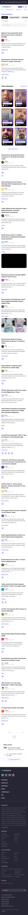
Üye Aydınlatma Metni (6, 894)
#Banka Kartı (4, 198)
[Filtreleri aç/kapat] (25, 21)
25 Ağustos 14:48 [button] (8, 396)
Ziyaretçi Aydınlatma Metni (8, 897)
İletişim (3, 798)
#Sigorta (3, 380)
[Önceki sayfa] (5, 732)
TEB (2, 839)
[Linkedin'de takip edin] (13, 775)
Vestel (15, 854)
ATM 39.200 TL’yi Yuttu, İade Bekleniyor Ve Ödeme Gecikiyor (11, 684)
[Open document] (2, 77)
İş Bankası (16, 835)
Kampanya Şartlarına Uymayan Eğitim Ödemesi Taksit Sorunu (13, 275)
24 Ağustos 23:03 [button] (8, 688)
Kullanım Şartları (5, 899)
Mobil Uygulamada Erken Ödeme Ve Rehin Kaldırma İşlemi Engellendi (13, 536)
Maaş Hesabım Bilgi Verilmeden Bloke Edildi (13, 635)
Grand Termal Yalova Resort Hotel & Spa (7, 876)
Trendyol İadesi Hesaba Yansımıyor (12, 708)
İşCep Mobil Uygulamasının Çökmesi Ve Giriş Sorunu (12, 809)
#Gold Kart (4, 289)
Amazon (16, 860)
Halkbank (16, 837)
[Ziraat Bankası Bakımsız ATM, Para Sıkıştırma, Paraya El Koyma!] (20, 137)
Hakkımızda (4, 779)
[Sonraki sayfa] (14, 736)
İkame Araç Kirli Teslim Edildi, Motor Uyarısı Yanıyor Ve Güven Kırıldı (14, 815)
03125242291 (17, 876)
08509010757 (17, 872)
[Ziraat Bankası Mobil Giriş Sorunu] (20, 117)
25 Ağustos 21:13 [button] (8, 162)
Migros (15, 856)
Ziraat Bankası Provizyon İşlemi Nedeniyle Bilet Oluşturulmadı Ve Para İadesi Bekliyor (13, 184)
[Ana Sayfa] (6, 7)
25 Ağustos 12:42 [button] (8, 467)
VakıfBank (3, 841)
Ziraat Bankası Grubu (9, 9)
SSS (2, 795)
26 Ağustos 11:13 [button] (8, 40)
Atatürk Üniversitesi (18, 869)
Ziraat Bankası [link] (6, 14)
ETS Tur (16, 858)
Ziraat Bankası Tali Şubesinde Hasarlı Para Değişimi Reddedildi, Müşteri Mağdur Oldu (13, 301)
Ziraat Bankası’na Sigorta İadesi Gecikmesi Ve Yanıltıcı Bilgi (11, 366)
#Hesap (3, 251)
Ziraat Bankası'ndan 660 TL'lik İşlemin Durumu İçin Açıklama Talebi (13, 659)
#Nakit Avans (4, 574)
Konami (2, 872)
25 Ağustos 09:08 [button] (8, 565)
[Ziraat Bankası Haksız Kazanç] (20, 98)
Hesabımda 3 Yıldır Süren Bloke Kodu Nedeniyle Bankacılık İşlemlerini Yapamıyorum (14, 821)
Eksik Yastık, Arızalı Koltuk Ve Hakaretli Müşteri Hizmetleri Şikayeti (14, 825)
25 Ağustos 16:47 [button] (8, 280)
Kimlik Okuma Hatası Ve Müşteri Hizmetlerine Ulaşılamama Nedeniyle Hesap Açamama (13, 237)
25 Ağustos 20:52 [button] (8, 189)
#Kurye (3, 225)
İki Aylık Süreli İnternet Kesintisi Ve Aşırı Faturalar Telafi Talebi (14, 823)
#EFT (2, 673)
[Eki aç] (14, 261)
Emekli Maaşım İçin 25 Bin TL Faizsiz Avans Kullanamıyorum (13, 560)
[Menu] (26, 7)
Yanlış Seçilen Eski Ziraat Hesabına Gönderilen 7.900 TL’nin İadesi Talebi (13, 585)
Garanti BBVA (17, 834)
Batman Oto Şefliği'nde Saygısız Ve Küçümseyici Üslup (13, 819)
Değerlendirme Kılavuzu (7, 906)
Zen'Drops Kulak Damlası (19, 874)
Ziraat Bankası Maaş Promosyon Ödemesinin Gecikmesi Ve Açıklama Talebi (13, 341)
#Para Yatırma (5, 74)
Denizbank (3, 837)
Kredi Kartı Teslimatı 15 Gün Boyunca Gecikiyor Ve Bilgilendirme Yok (14, 808)
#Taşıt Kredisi (4, 549)
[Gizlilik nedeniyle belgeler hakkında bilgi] (2, 53)
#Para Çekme (4, 316)
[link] (2, 176)
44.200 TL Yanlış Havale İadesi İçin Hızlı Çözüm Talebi (13, 817)
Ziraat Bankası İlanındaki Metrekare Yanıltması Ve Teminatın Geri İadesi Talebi (12, 157)
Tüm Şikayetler (4, 827)
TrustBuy (3, 911)
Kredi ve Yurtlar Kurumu (6, 874)
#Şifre (2, 425)
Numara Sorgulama (5, 858)
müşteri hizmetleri (14, 17)
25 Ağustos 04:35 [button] (8, 590)
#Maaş (3, 648)
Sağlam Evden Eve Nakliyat (7, 869)
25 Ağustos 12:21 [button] (8, 491)
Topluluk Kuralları (5, 901)
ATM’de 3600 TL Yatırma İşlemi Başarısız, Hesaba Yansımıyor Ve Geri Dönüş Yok (13, 486)
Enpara (15, 839)
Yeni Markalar (4, 846)
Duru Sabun (3, 870)
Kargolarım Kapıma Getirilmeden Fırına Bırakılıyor (11, 813)
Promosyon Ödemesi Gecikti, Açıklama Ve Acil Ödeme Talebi (13, 511)
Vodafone (3, 860)
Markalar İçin (4, 782)
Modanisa (3, 852)
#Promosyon (4, 356)
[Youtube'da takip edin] (6, 775)
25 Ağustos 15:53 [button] (8, 307)
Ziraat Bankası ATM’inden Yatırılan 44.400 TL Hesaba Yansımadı (12, 60)
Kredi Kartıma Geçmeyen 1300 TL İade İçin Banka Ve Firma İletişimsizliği (14, 436)
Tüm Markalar (4, 843)
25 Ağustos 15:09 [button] (8, 371)
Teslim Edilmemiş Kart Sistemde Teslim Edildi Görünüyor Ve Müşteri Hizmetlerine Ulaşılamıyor (13, 210)
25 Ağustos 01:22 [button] (8, 614)
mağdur (5, 17)
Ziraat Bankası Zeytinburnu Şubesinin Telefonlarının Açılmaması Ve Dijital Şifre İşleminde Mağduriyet (13, 410)
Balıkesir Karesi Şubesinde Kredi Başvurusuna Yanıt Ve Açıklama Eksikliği (11, 35)
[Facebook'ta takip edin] (9, 775)
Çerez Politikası (5, 903)
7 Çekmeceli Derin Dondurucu (7, 883)
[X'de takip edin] (2, 775)
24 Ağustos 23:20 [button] (8, 664)
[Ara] (23, 6)
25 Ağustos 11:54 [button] (8, 516)
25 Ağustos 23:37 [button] (8, 65)
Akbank (16, 841)
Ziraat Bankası (18, 9)
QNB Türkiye (4, 834)
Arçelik (2, 854)
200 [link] (23, 732)
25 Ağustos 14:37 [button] (8, 416)
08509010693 (17, 870)
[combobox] (14, 25)
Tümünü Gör (23, 86)
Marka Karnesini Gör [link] (15, 759)
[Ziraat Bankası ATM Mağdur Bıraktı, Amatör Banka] (7, 117)
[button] (5, 747)
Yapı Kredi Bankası (5, 835)
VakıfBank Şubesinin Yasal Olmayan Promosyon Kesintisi (13, 811)
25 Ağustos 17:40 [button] (8, 242)
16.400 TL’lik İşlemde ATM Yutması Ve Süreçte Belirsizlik (13, 610)
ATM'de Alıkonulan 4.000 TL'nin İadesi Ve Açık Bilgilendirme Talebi (13, 391)
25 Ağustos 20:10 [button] (8, 216)
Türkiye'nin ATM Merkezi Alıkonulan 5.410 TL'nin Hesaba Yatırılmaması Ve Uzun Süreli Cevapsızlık (13, 462)
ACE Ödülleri (4, 785)
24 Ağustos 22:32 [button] (8, 711)
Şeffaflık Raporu (5, 792)
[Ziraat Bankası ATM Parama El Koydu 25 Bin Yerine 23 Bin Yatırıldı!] (7, 137)
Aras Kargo (3, 856)
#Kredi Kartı (4, 450)
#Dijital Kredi (4, 49)
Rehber (3, 789)
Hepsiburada (17, 852)
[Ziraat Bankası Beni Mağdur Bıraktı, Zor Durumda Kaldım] (7, 98)
